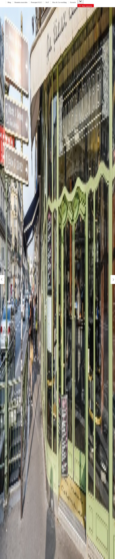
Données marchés (20, 2)
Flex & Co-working (59, 2)
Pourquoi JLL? (36, 2)
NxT (47, 2)
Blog (9, 2)
